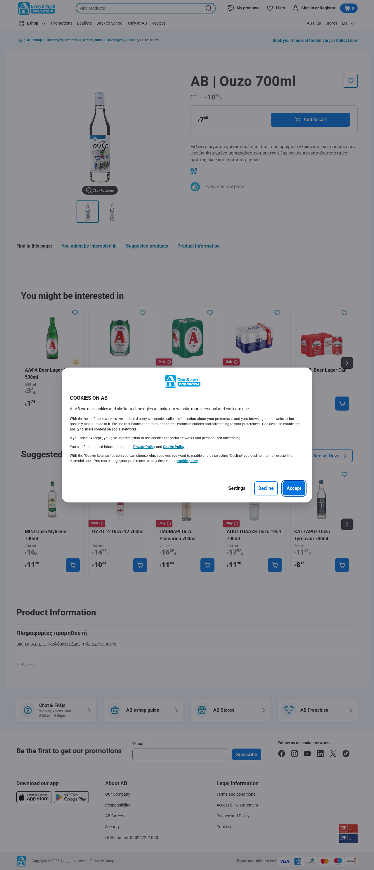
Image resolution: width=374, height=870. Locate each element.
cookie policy (187, 461)
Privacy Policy (144, 447)
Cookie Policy (173, 447)
